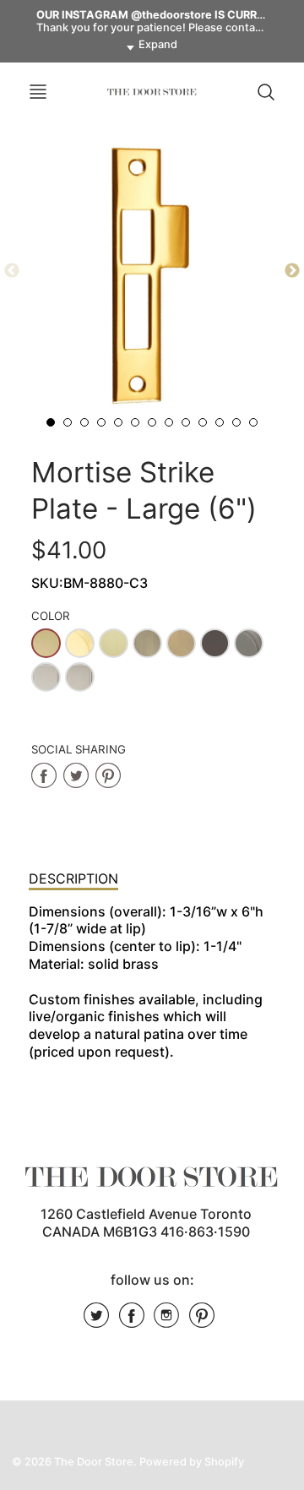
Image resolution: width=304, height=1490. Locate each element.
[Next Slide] (292, 271)
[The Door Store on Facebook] (131, 1321)
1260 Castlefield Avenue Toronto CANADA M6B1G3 (146, 1222)
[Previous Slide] (11, 271)
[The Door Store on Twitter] (96, 1321)
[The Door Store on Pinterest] (201, 1321)
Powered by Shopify (191, 1461)
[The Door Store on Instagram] (166, 1321)
